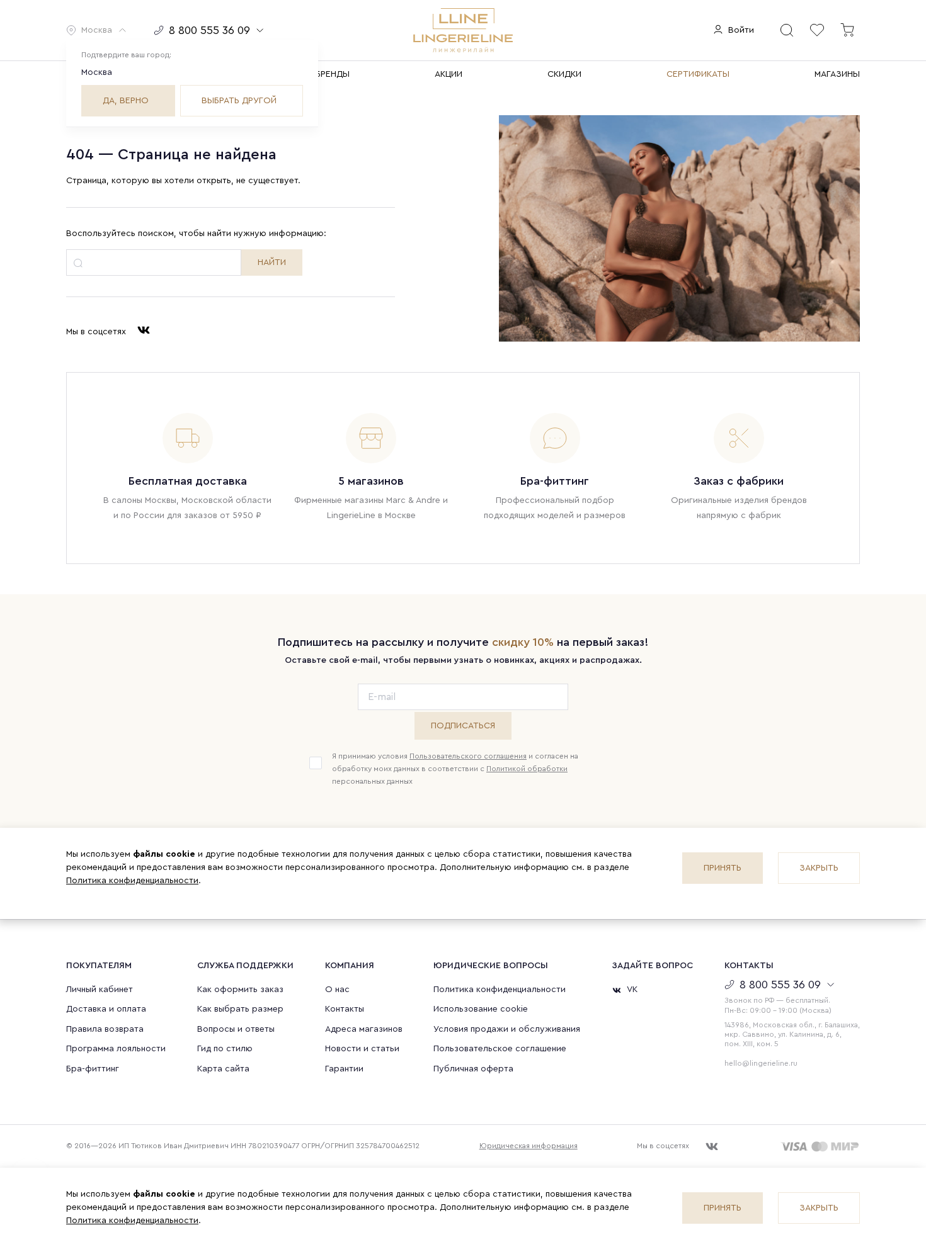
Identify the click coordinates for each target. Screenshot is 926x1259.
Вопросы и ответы (236, 1029)
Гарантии (344, 1068)
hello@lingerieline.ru (760, 1063)
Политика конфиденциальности (132, 880)
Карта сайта (223, 1068)
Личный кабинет (99, 989)
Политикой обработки (527, 768)
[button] (96, 30)
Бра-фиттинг (92, 1068)
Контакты (344, 1009)
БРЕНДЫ (333, 74)
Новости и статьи (362, 1048)
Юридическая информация (528, 1145)
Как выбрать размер (240, 1009)
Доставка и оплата (106, 1009)
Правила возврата (105, 1029)
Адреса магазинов (364, 1029)
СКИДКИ (564, 74)
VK (632, 989)
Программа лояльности (116, 1048)
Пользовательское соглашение (499, 1048)
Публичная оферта (473, 1068)
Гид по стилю (225, 1048)
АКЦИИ (448, 74)
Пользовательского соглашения (468, 756)
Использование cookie (480, 1009)
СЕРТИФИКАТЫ (697, 74)
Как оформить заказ (240, 989)
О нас (337, 989)
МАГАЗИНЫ (837, 74)
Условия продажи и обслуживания (506, 1029)
